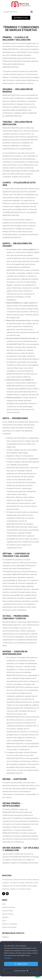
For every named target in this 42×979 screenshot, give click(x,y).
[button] (31, 12)
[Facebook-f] (3, 893)
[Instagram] (7, 893)
